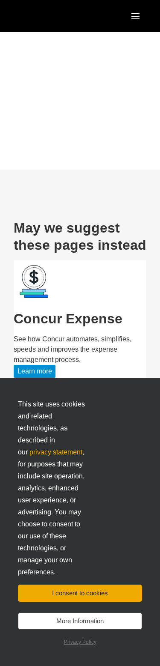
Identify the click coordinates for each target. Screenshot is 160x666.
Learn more (34, 371)
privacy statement (55, 452)
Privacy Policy (80, 642)
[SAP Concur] (53, 16)
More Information (80, 620)
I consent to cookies (80, 593)
